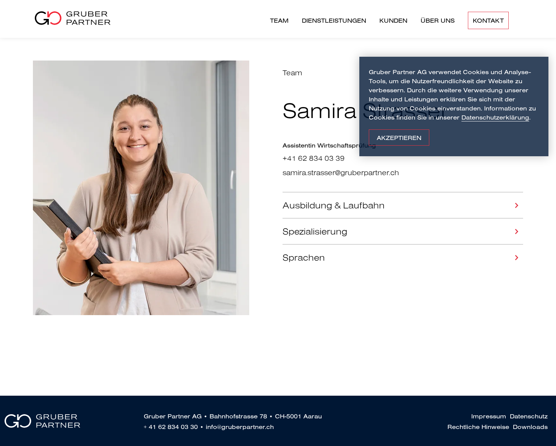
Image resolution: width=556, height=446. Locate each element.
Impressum (488, 416)
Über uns (438, 20)
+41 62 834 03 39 (314, 158)
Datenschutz (529, 416)
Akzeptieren (399, 137)
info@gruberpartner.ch (240, 426)
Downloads (530, 426)
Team (279, 20)
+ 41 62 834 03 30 (171, 426)
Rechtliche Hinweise (478, 426)
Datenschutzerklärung (495, 117)
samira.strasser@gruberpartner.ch (341, 172)
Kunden (393, 20)
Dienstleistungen (334, 20)
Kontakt (488, 20)
